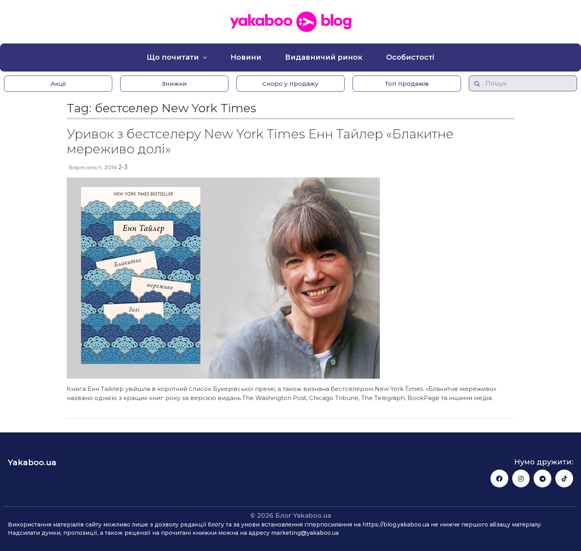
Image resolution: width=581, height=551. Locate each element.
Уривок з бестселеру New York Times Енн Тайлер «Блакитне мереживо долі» (260, 141)
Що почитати (173, 57)
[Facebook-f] (499, 478)
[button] (58, 83)
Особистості (410, 57)
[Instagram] (521, 478)
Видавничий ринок (323, 57)
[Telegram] (542, 478)
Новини (245, 57)
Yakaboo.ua (32, 462)
